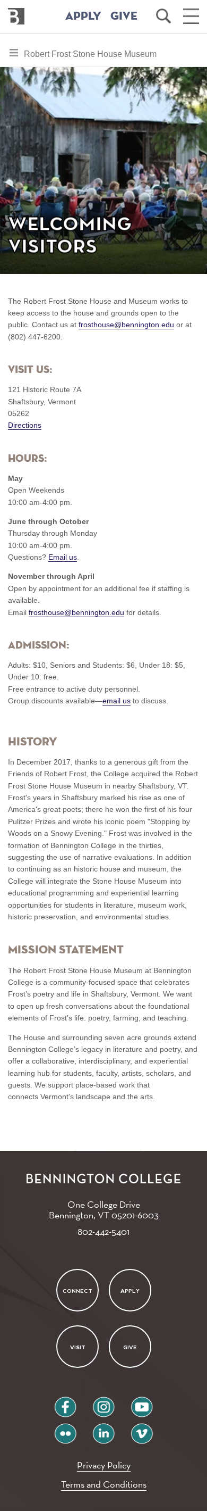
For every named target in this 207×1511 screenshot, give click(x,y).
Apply (130, 1291)
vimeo (141, 1429)
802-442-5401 (103, 1231)
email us (116, 700)
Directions (24, 425)
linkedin (103, 1429)
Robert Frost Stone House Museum (90, 58)
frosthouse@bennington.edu (126, 324)
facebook (65, 1403)
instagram (103, 1403)
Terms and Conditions (103, 1484)
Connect (77, 1291)
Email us (62, 557)
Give (130, 1347)
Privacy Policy (104, 1465)
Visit (77, 1347)
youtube (141, 1403)
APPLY (83, 16)
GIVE (123, 16)
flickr (65, 1429)
